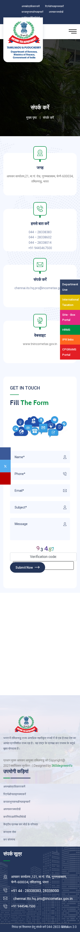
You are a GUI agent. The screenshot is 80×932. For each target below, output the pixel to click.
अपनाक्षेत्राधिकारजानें (32, 6)
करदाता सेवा (9, 832)
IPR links (68, 339)
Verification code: (43, 557)
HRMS (66, 329)
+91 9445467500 (40, 248)
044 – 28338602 (40, 237)
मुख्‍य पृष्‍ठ (31, 118)
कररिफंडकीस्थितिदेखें (14, 816)
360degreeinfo (62, 765)
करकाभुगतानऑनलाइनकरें (35, 11)
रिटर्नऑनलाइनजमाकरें (60, 6)
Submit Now (25, 567)
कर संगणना (9, 839)
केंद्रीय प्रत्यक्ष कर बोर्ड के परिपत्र (20, 824)
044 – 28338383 (40, 232)
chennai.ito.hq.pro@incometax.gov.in (40, 288)
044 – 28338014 (40, 242)
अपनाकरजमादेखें (63, 11)
